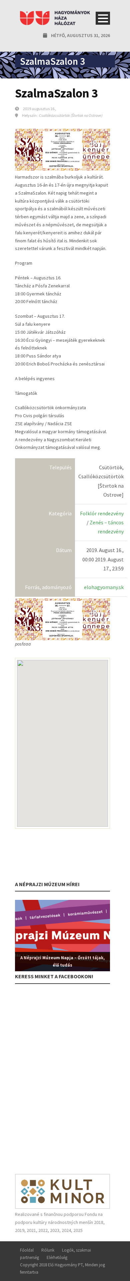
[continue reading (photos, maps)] (62, 619)
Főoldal (27, 1250)
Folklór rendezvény (102, 513)
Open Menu (103, 18)
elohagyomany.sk (104, 587)
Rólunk (47, 1250)
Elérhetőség (57, 1257)
